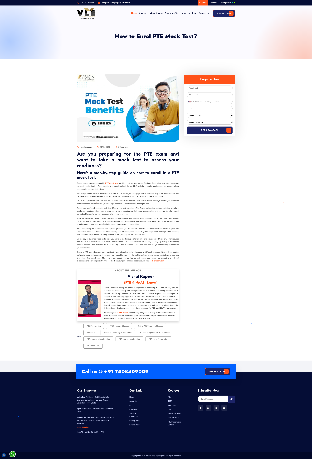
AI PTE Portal (122, 312)
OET (169, 409)
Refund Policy (134, 425)
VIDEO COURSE (174, 418)
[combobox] (190, 101)
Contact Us (204, 13)
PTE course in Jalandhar (129, 339)
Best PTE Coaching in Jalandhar (118, 333)
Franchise (214, 3)
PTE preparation (157, 261)
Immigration (226, 3)
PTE (169, 397)
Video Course (156, 13)
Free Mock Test (172, 13)
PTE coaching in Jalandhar (98, 339)
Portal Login (224, 13)
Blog (194, 13)
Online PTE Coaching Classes (150, 326)
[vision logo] (86, 13)
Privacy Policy (134, 421)
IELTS (170, 401)
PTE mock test (111, 183)
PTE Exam (91, 333)
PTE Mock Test (93, 346)
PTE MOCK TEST (174, 414)
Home (134, 13)
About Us (186, 13)
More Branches (83, 427)
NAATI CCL (172, 405)
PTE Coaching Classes (119, 326)
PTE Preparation (94, 326)
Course (142, 13)
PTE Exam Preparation (158, 339)
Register (202, 3)
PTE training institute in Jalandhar (155, 333)
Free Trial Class (218, 371)
